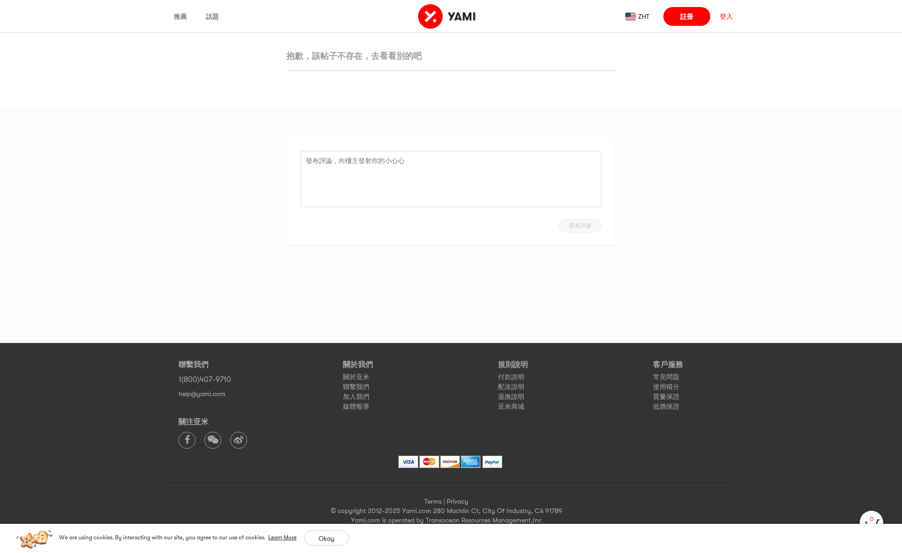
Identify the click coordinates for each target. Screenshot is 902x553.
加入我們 (356, 396)
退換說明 (511, 396)
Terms (433, 501)
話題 (212, 16)
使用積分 (666, 386)
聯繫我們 (356, 386)
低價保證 (666, 406)
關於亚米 (356, 377)
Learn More (282, 537)
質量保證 (666, 396)
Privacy (457, 501)
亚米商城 (511, 406)
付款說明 (511, 377)
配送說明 (511, 386)
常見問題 (666, 377)
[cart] (871, 522)
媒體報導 (356, 406)
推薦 (180, 16)
